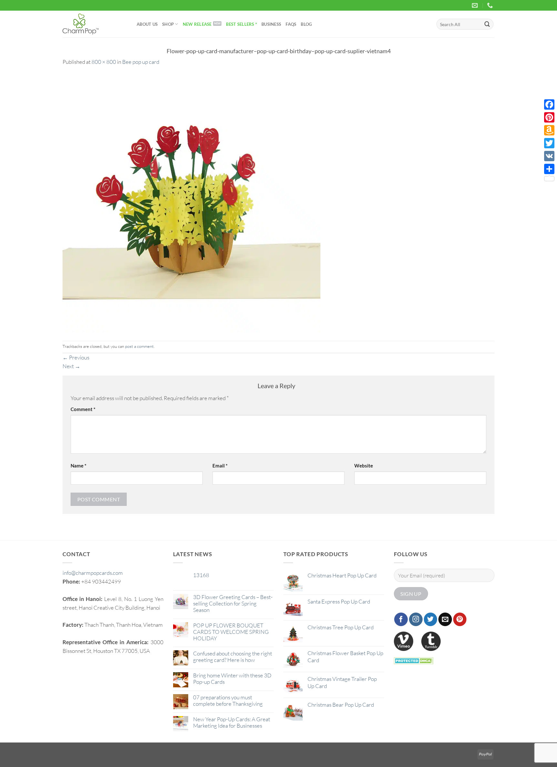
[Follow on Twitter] (430, 619)
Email (220, 465)
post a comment (139, 346)
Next (71, 366)
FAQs (291, 24)
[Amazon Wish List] (549, 130)
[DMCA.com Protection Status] (414, 660)
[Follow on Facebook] (401, 619)
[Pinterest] (549, 117)
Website (363, 465)
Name (78, 465)
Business (271, 24)
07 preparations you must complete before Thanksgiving (228, 700)
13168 (201, 575)
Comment (83, 409)
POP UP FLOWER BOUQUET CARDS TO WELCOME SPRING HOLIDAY (231, 632)
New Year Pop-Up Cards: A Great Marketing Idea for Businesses (231, 722)
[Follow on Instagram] (416, 619)
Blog (306, 24)
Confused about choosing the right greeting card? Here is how (232, 656)
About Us (147, 24)
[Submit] (487, 24)
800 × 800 (104, 61)
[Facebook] (549, 104)
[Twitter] (549, 143)
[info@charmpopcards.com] (475, 5)
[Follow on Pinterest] (460, 619)
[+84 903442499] (490, 5)
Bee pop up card (140, 61)
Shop (168, 24)
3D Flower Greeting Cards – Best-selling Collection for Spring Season (233, 603)
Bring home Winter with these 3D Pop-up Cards (232, 678)
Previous (76, 357)
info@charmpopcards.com (93, 572)
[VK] (549, 156)
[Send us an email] (445, 619)
